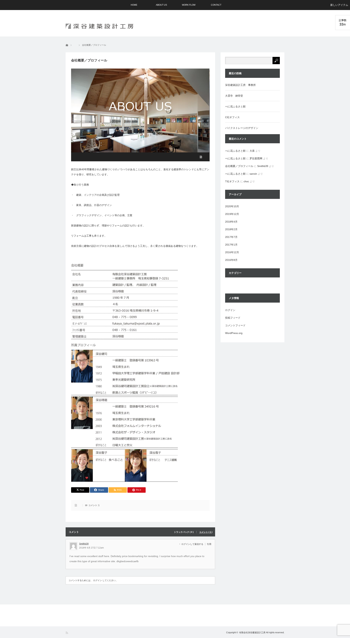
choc (246, 181)
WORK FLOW (188, 5)
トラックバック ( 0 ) (184, 532)
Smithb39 (84, 543)
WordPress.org (233, 333)
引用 (209, 544)
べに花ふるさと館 (235, 106)
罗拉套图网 (256, 158)
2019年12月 (232, 214)
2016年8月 (231, 259)
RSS (67, 632)
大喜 (252, 150)
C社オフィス (232, 117)
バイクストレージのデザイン (241, 128)
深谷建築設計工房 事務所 (240, 84)
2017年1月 (231, 244)
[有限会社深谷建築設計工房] (99, 26)
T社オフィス (232, 181)
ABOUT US (161, 5)
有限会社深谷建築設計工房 (252, 632)
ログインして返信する (192, 544)
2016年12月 (232, 252)
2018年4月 (231, 221)
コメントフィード (235, 325)
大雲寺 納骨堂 (234, 95)
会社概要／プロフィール (239, 166)
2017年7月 (231, 237)
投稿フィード (232, 317)
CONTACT (216, 5)
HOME (134, 5)
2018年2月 (231, 229)
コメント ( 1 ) (205, 532)
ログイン (97, 580)
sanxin (253, 173)
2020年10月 (232, 206)
